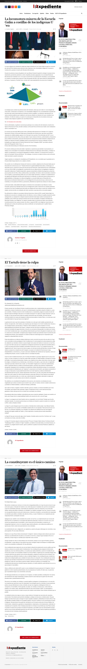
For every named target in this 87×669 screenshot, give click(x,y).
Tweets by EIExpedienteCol (65, 91)
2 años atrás (72, 110)
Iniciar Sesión (78, 6)
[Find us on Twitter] (9, 7)
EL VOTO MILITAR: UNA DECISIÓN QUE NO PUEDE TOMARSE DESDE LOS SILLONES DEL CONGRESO (67, 43)
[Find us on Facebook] (6, 7)
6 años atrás (72, 350)
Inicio (21, 13)
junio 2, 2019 (17, 265)
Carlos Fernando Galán (23, 224)
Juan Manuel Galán (15, 226)
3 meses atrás (72, 550)
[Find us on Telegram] (19, 7)
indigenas (7, 226)
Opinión (42, 13)
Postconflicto (44, 652)
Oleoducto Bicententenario (35, 226)
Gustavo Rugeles (10, 29)
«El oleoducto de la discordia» (14, 121)
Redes (52, 13)
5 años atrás (72, 361)
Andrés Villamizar (12, 224)
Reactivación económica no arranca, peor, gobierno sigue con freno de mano (75, 107)
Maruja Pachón (24, 226)
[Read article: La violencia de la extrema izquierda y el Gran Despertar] (63, 359)
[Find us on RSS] (16, 7)
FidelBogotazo (71, 349)
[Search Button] (81, 13)
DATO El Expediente (60, 13)
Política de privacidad (9, 1)
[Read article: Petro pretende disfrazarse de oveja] (63, 558)
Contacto (25, 1)
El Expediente (9, 265)
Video (47, 13)
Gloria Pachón (46, 224)
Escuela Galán (38, 224)
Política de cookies (18, 1)
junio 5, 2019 (19, 29)
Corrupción (35, 13)
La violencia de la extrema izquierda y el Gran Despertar (74, 358)
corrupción (31, 224)
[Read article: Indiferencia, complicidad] (63, 551)
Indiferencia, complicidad (74, 548)
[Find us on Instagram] (12, 7)
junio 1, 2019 (17, 465)
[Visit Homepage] (48, 7)
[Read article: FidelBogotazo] (63, 351)
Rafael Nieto (11, 616)
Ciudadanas (27, 13)
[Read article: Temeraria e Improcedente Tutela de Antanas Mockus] (63, 116)
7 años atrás (72, 116)
